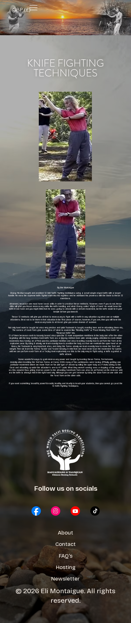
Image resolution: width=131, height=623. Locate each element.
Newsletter (65, 578)
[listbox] (65, 10)
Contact (65, 544)
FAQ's (65, 556)
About (65, 532)
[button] (116, 26)
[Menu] (33, 8)
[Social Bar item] (36, 511)
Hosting (65, 567)
